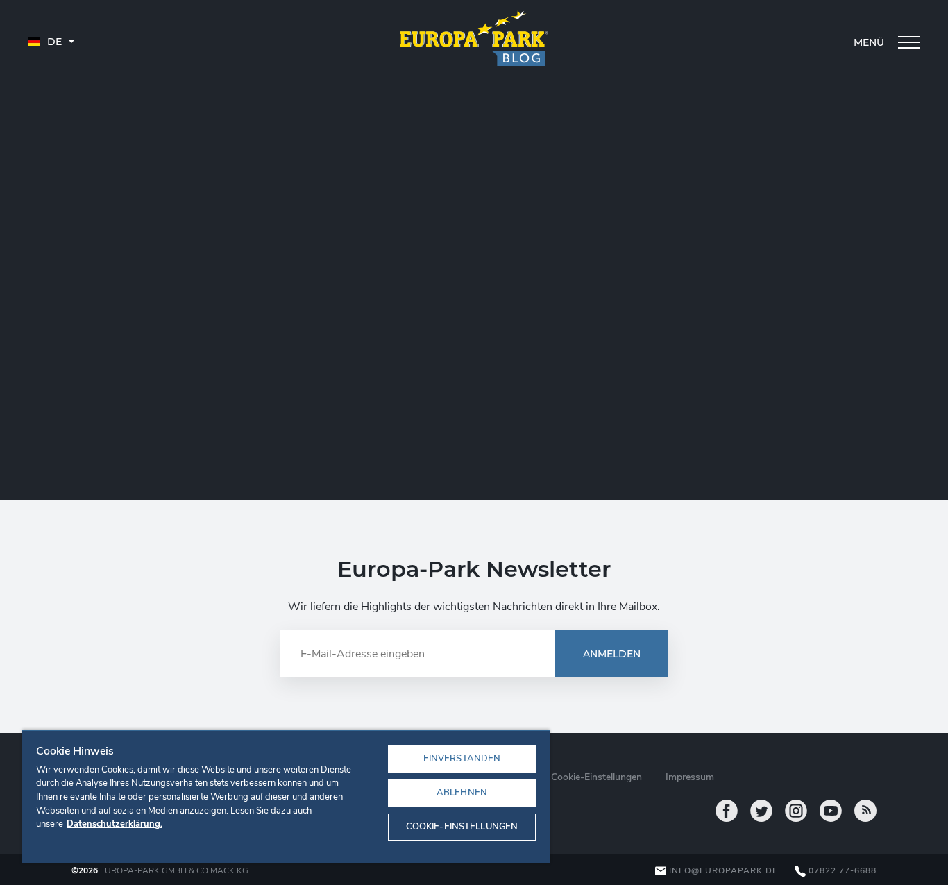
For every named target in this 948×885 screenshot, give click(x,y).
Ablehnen (462, 792)
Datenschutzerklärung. (114, 824)
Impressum (690, 777)
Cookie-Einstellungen (462, 826)
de (53, 41)
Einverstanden (462, 758)
